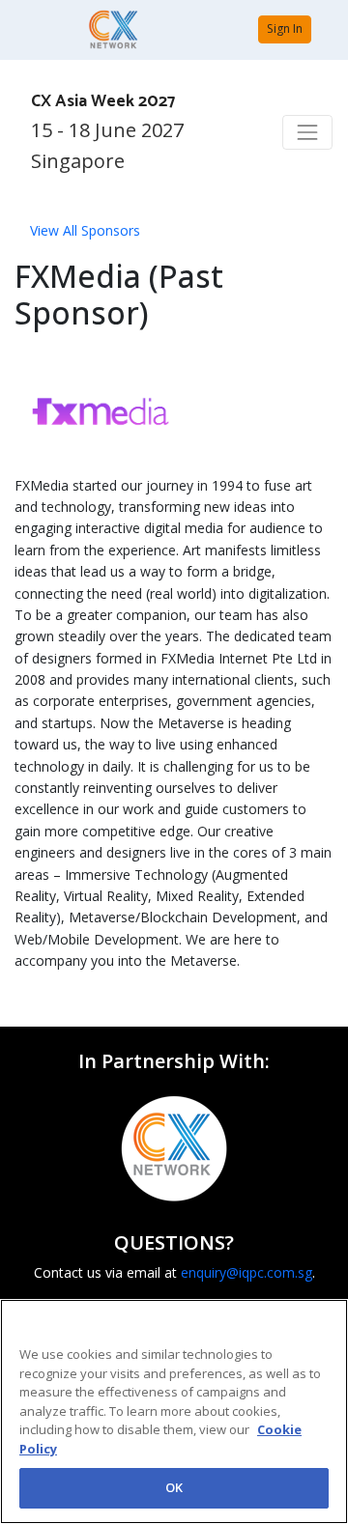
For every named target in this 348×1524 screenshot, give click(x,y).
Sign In (285, 28)
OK (174, 1487)
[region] (174, 1411)
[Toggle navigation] (307, 132)
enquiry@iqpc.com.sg (246, 1272)
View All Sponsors (85, 230)
